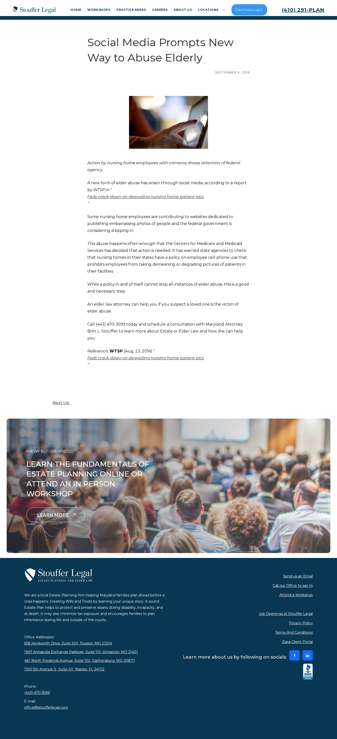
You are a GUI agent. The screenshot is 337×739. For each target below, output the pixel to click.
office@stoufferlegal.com (46, 707)
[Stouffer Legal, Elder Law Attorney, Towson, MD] (308, 673)
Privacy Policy (301, 623)
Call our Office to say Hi (293, 585)
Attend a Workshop (296, 595)
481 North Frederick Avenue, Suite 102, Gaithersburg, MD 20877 (79, 660)
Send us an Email (298, 576)
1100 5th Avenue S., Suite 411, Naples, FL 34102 (64, 669)
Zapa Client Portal (297, 642)
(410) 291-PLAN (303, 10)
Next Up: (61, 402)
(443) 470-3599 (37, 692)
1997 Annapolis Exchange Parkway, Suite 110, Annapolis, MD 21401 (81, 652)
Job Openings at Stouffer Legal (286, 613)
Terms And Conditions (294, 632)
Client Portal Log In (249, 10)
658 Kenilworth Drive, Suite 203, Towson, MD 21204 (68, 643)
